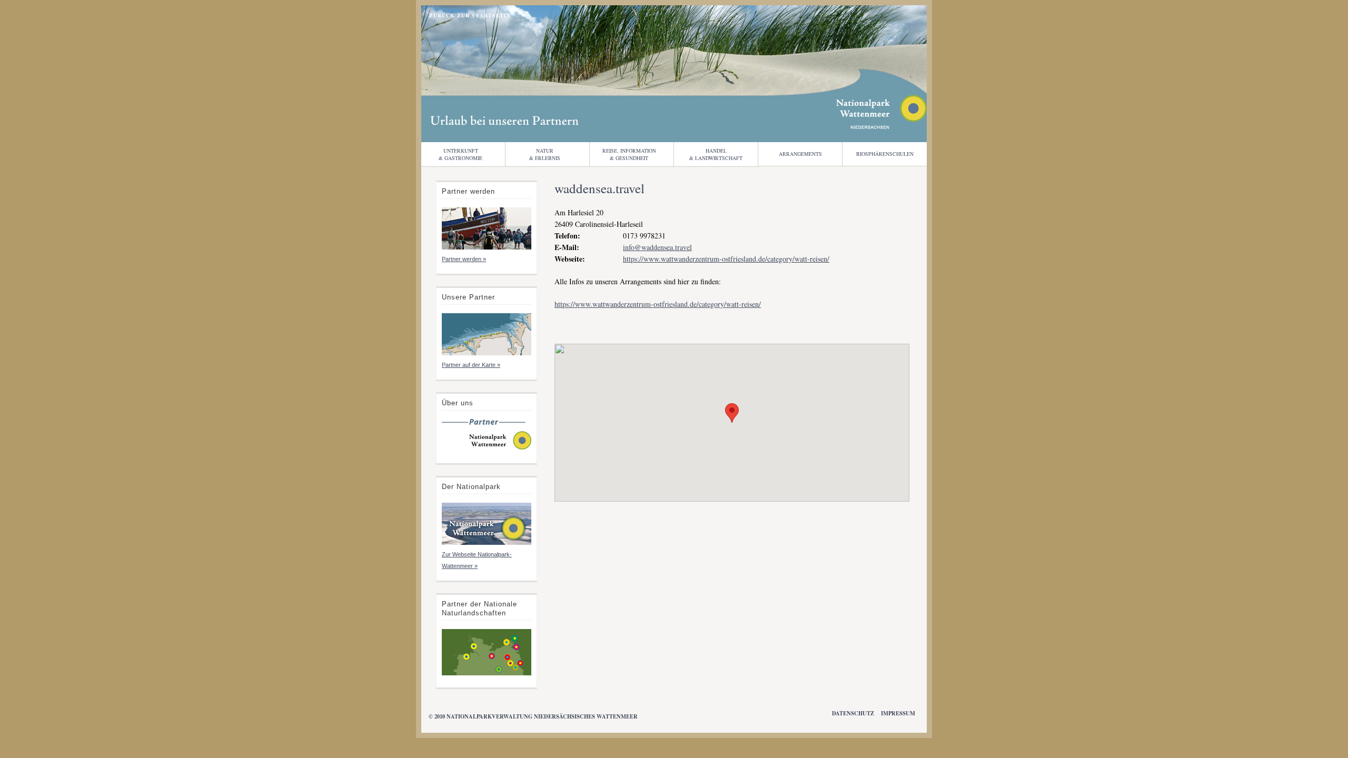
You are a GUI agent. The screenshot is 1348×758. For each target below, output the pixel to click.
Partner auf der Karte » (471, 365)
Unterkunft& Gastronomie (460, 154)
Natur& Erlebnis (544, 154)
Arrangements (800, 153)
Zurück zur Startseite (470, 15)
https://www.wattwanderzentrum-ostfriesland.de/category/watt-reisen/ (726, 259)
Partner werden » (464, 259)
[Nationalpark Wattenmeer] (881, 126)
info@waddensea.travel (657, 247)
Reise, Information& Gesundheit (629, 154)
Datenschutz (853, 713)
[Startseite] (486, 448)
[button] (732, 413)
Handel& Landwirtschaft (715, 154)
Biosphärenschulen (885, 153)
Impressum (898, 713)
